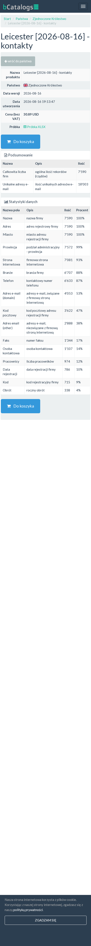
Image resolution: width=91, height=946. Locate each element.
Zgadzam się (45, 920)
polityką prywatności (28, 910)
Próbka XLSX (36, 127)
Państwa (22, 19)
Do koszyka (22, 141)
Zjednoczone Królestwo (49, 19)
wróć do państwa (19, 61)
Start (7, 19)
